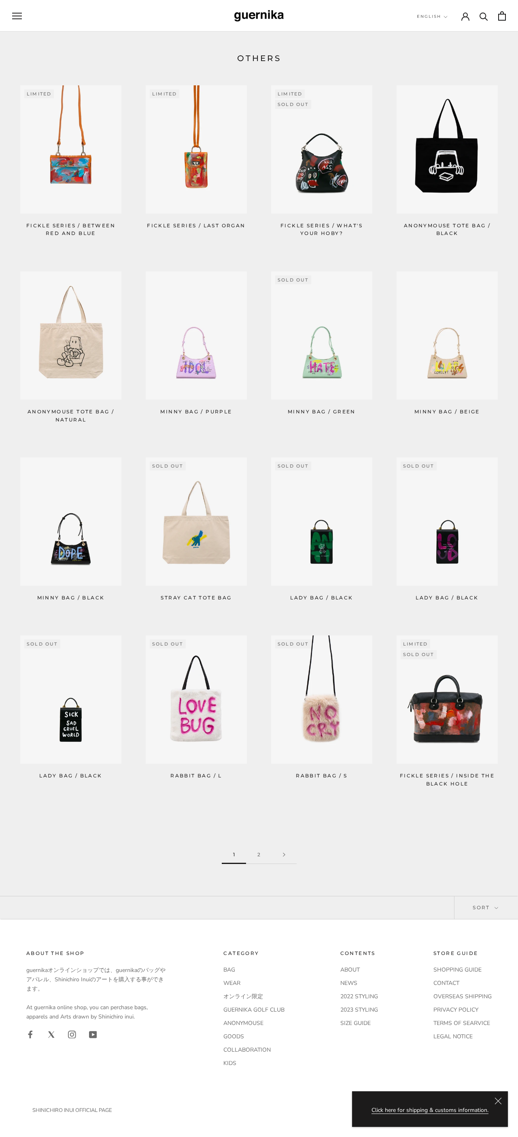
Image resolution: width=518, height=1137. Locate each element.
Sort (482, 907)
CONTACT (446, 983)
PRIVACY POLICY (455, 1010)
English (429, 16)
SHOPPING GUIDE (457, 970)
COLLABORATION (247, 1050)
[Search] (484, 16)
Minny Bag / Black (71, 598)
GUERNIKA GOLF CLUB (253, 1010)
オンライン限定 (243, 996)
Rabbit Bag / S (322, 776)
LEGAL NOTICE (453, 1036)
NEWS (348, 983)
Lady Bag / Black (321, 598)
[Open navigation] (17, 16)
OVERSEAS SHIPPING (462, 996)
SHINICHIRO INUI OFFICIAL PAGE (72, 1110)
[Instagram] (72, 1034)
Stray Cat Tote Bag (196, 598)
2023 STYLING (359, 1010)
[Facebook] (30, 1034)
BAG (229, 970)
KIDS (229, 1063)
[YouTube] (93, 1034)
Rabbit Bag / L (196, 776)
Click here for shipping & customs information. (430, 1110)
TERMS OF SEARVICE (461, 1023)
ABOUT (350, 970)
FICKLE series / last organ (196, 225)
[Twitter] (51, 1034)
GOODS (233, 1036)
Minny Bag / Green (322, 412)
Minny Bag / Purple (196, 412)
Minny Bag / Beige (447, 412)
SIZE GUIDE (355, 1023)
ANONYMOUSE (243, 1023)
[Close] (498, 1101)
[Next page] (284, 855)
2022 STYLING (359, 996)
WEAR (231, 983)
